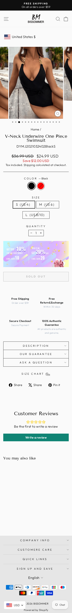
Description (36, 345)
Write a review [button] (36, 437)
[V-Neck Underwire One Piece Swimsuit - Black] (13, 522)
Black (31, 186)
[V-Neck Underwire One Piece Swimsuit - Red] (18, 522)
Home (35, 129)
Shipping (29, 165)
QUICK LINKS (35, 559)
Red (41, 186)
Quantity (36, 226)
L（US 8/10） (36, 215)
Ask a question (36, 362)
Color (36, 178)
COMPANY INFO (35, 540)
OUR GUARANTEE (36, 354)
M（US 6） (47, 204)
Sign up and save (35, 568)
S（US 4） (24, 204)
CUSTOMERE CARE (35, 549)
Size (36, 197)
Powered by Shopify (36, 609)
